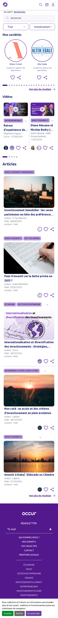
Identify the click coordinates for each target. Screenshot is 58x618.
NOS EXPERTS (29, 541)
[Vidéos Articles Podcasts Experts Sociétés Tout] (15, 27)
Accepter (8, 613)
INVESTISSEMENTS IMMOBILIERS (19, 172)
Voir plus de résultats (40, 89)
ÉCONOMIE (10, 304)
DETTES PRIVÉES (32, 238)
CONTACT (29, 550)
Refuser (19, 613)
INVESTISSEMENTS (40, 120)
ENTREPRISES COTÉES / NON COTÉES (21, 371)
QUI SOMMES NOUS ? (29, 537)
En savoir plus (34, 613)
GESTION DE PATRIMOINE (29, 304)
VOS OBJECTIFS (29, 546)
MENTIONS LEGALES (29, 555)
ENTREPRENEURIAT (13, 121)
